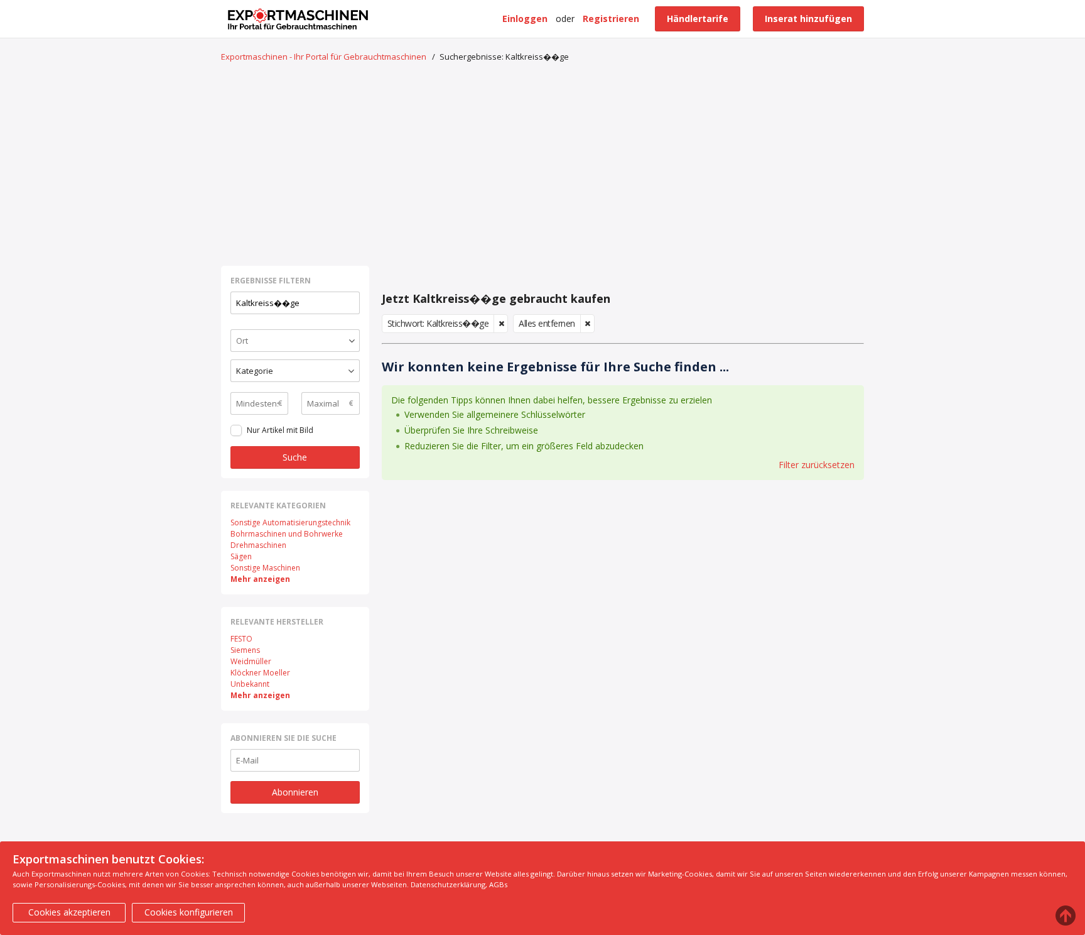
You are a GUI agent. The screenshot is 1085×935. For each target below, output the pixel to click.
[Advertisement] (542, 165)
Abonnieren (295, 792)
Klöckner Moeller (260, 672)
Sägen (241, 556)
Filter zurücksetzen (817, 465)
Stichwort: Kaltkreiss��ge (438, 323)
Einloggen (525, 19)
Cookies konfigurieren (188, 912)
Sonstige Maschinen (265, 567)
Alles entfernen (547, 323)
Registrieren (611, 19)
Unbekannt (249, 684)
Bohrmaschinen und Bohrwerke (286, 533)
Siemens (245, 650)
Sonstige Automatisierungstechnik (290, 522)
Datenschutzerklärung (448, 884)
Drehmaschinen (258, 545)
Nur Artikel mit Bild (280, 430)
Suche (295, 457)
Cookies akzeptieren (69, 912)
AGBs (498, 884)
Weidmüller (250, 661)
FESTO (241, 638)
